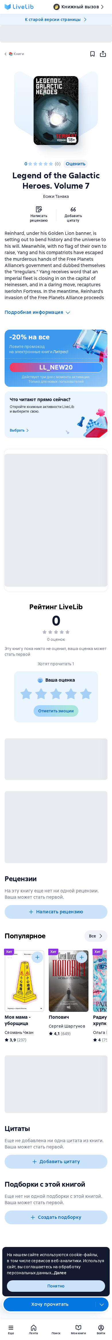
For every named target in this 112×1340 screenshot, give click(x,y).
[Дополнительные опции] (102, 1304)
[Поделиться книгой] (102, 54)
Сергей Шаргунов (67, 1026)
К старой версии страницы (53, 19)
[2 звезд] (35, 164)
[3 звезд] (40, 164)
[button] (56, 110)
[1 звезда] (30, 164)
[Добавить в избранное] (92, 54)
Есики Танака (56, 196)
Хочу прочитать (50, 1304)
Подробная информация (34, 312)
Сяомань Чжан (19, 1032)
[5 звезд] (51, 164)
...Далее (58, 1272)
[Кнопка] (37, 957)
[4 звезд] (45, 164)
